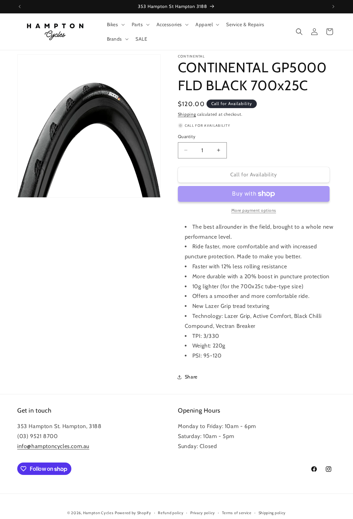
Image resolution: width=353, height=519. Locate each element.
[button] (115, 24)
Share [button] (191, 377)
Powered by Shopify (133, 512)
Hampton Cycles (98, 512)
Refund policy (170, 512)
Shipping (187, 114)
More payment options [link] (253, 210)
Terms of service (237, 512)
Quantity (186, 136)
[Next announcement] (333, 6)
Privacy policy (202, 512)
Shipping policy (272, 512)
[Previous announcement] (19, 6)
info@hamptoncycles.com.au (53, 446)
